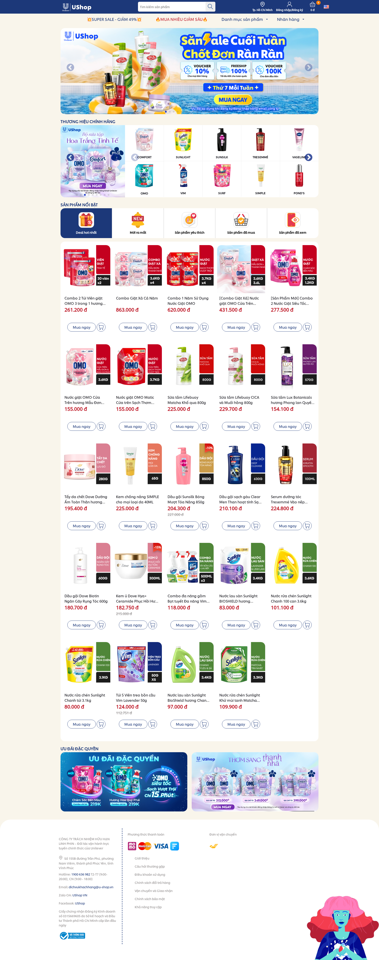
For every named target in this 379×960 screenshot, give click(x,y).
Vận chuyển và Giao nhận (154, 890)
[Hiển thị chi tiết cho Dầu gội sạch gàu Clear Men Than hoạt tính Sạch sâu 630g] (241, 467)
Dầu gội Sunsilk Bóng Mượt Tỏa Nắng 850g (186, 499)
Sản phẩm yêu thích (189, 232)
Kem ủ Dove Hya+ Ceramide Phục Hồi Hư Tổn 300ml (135, 601)
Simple (260, 193)
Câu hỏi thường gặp (150, 866)
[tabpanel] (189, 71)
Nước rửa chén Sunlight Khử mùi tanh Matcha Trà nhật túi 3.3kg (239, 700)
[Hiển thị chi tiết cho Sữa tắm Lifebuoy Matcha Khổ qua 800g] (189, 368)
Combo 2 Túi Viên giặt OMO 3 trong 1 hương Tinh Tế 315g (83, 303)
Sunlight (183, 157)
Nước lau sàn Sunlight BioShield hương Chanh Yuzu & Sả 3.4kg (188, 700)
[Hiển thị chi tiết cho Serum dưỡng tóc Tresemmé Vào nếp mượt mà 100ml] (293, 467)
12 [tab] (205, 112)
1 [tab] (162, 112)
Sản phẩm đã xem (292, 232)
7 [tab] (185, 112)
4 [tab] (174, 112)
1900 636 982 (80, 874)
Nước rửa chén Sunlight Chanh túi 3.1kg (84, 697)
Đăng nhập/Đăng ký (289, 10)
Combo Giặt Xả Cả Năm (137, 297)
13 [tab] (209, 112)
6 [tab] (181, 112)
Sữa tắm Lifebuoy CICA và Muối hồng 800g (239, 400)
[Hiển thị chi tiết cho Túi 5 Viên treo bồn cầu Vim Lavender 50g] (138, 666)
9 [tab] (193, 112)
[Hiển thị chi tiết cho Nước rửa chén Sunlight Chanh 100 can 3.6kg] (293, 567)
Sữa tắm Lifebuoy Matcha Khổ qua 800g (187, 400)
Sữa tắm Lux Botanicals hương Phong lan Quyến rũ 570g (292, 402)
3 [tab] (170, 112)
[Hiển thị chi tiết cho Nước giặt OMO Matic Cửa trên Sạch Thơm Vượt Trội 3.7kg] (138, 368)
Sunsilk (222, 157)
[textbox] (176, 7)
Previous (70, 67)
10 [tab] (197, 112)
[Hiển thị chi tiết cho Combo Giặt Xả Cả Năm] (138, 269)
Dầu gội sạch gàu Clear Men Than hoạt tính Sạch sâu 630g (241, 502)
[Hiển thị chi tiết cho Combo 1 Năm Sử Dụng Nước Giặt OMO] (189, 269)
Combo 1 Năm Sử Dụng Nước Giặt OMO (188, 300)
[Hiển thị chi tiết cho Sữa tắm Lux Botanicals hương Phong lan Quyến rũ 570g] (293, 368)
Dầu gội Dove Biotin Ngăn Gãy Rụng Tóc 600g (86, 598)
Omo (144, 193)
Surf (221, 193)
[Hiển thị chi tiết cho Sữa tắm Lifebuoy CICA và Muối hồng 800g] (241, 368)
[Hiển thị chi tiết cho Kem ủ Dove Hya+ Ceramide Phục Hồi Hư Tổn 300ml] (138, 567)
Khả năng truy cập (148, 907)
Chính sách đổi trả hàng (152, 882)
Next (308, 67)
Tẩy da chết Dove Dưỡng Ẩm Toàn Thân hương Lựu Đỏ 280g (85, 502)
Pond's (299, 193)
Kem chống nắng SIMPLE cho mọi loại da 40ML (137, 499)
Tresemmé (260, 157)
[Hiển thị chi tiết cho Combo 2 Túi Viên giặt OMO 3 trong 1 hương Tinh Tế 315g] (86, 269)
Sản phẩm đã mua (241, 232)
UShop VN (79, 895)
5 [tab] (178, 112)
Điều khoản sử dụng (150, 874)
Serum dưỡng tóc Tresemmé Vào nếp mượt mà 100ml (288, 502)
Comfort (144, 157)
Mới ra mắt (138, 232)
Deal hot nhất (86, 232)
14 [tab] (213, 112)
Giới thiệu (142, 858)
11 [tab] (201, 112)
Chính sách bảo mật (150, 899)
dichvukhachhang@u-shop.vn (91, 887)
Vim (183, 193)
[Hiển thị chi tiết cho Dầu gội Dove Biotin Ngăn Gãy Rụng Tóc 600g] (86, 567)
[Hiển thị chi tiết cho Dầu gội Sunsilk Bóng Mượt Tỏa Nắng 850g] (189, 467)
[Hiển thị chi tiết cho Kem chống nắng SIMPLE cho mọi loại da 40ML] (138, 467)
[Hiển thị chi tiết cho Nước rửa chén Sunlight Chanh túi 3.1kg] (86, 666)
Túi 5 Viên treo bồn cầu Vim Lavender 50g (135, 697)
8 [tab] (189, 112)
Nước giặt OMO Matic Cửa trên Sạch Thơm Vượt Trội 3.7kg (135, 402)
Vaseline (299, 157)
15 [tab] (217, 112)
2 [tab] (166, 112)
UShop (80, 903)
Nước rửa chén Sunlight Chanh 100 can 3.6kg (291, 598)
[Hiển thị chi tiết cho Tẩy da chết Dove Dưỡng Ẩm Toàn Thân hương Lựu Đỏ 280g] (86, 467)
